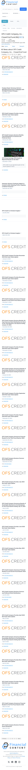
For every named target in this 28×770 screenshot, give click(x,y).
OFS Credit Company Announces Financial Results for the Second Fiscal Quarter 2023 (14, 570)
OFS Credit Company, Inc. (9, 142)
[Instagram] (19, 762)
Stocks (11, 21)
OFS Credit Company (8, 597)
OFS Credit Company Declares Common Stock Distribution (13, 725)
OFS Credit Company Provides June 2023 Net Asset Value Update (13, 527)
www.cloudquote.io (14, 753)
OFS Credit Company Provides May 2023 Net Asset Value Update (13, 549)
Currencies (13, 28)
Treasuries (5, 30)
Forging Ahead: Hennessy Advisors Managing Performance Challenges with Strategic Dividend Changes (13, 89)
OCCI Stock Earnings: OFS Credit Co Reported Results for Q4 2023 (12, 158)
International (19, 28)
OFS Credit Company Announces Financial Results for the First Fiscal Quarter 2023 (13, 704)
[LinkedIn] (15, 762)
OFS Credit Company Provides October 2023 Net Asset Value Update (13, 347)
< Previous (4, 54)
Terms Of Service (16, 757)
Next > (19, 54)
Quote (6, 46)
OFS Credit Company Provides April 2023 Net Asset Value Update (13, 615)
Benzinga (5, 99)
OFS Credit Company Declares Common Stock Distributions (13, 459)
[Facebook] (12, 762)
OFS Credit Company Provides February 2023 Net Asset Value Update (13, 682)
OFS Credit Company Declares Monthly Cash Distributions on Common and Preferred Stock (13, 136)
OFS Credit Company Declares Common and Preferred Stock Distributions (13, 592)
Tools (4, 25)
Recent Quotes (5, 13)
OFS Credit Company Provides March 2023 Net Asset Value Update (14, 660)
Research (22, 46)
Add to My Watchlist (5, 44)
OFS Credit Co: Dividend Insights (11, 210)
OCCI (21, 37)
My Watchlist (15, 13)
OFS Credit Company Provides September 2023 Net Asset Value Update (13, 394)
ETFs (18, 21)
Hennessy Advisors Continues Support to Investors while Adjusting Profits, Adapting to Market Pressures (14, 185)
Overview (4, 28)
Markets (4, 21)
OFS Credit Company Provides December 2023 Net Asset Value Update (13, 256)
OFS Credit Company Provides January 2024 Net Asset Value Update (13, 114)
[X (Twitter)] (8, 762)
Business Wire (6, 74)
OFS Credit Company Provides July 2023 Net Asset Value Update (13, 482)
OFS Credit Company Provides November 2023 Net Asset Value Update (13, 277)
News (9, 28)
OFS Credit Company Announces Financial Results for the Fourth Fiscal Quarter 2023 (13, 299)
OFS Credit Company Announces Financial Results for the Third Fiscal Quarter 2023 (13, 437)
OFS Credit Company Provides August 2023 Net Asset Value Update (12, 415)
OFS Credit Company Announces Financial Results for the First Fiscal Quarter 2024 (13, 67)
